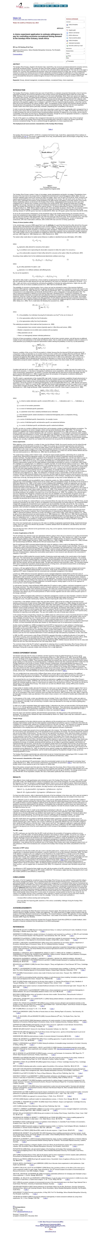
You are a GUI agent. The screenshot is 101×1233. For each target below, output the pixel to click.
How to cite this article (75, 38)
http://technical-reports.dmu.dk (65, 1049)
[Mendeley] (67, 56)
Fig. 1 (26, 136)
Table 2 (63, 710)
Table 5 (62, 859)
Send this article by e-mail (76, 45)
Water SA (17, 18)
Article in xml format (74, 32)
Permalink (71, 61)
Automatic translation (74, 43)
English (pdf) (72, 30)
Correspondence (17, 54)
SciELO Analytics (73, 24)
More (69, 56)
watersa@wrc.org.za (50, 1231)
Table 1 (65, 670)
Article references (73, 35)
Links (42, 931)
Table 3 (69, 762)
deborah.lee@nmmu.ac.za (24, 1211)
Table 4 (50, 129)
